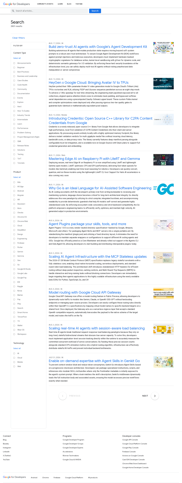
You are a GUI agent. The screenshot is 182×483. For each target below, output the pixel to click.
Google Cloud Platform (74, 477)
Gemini (20, 252)
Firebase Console (129, 452)
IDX (18, 282)
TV (18, 321)
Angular (20, 195)
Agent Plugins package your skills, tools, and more (87, 224)
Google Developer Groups (73, 444)
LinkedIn (6, 452)
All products (92, 477)
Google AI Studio (24, 269)
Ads (19, 182)
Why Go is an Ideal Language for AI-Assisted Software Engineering (100, 188)
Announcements (24, 63)
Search (95, 11)
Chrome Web (22, 221)
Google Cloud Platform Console (134, 444)
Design (20, 234)
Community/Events (45, 4)
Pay (19, 299)
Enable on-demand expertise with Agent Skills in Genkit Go (94, 361)
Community (22, 89)
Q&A (19, 141)
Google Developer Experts (73, 448)
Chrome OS (22, 217)
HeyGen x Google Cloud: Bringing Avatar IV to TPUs (89, 82)
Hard (19, 107)
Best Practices (23, 72)
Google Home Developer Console (135, 467)
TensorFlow (22, 317)
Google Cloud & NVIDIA (72, 459)
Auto (19, 208)
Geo (19, 260)
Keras (19, 291)
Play (19, 304)
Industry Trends (23, 115)
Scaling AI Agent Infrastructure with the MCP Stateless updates (98, 256)
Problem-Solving (24, 133)
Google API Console (130, 440)
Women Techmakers (71, 455)
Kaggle (20, 286)
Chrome (45, 477)
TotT (19, 159)
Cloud (19, 226)
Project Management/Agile (28, 137)
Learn (60, 4)
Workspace (21, 334)
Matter (20, 295)
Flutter (20, 247)
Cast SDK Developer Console (133, 459)
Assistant (21, 204)
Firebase (20, 243)
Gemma (20, 256)
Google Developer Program (73, 440)
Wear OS (20, 330)
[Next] (155, 396)
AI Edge (20, 187)
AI (18, 353)
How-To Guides (23, 111)
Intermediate (22, 120)
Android (20, 191)
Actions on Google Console (133, 455)
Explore (20, 102)
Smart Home (22, 312)
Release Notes (23, 146)
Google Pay (21, 278)
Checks (20, 213)
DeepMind (21, 230)
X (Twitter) (7, 455)
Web (19, 366)
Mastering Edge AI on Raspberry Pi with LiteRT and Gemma (94, 159)
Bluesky (6, 444)
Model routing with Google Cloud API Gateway (85, 292)
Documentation (23, 94)
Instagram (7, 448)
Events (20, 98)
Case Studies (22, 80)
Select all (17, 58)
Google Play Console (130, 448)
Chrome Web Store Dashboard (134, 463)
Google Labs (22, 273)
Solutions (21, 150)
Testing (20, 154)
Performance (22, 128)
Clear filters (18, 38)
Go (18, 265)
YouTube (79, 4)
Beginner (21, 67)
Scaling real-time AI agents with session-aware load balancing (97, 328)
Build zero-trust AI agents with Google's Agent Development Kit (98, 47)
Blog (69, 4)
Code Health (22, 85)
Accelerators (68, 452)
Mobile (20, 362)
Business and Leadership (27, 76)
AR (18, 200)
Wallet (19, 325)
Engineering (22, 239)
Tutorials (21, 163)
